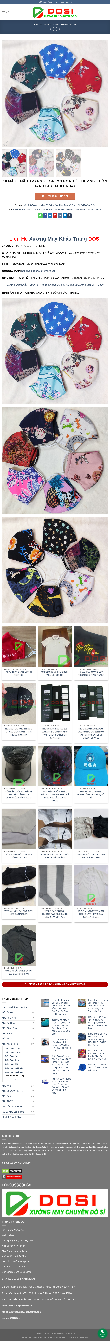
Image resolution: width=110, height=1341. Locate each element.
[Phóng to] (5, 143)
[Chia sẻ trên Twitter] (50, 215)
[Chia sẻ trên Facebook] (45, 215)
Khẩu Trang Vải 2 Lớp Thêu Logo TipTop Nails (91, 673)
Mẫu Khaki (7, 1039)
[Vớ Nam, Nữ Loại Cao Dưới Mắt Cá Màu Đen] (19, 885)
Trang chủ (37, 24)
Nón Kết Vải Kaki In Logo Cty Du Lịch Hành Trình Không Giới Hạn (18, 732)
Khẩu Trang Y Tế (12, 1080)
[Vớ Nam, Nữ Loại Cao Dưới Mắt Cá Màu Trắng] (55, 829)
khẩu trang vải (42, 209)
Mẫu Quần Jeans (10, 1096)
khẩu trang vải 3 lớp (57, 209)
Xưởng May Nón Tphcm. (14, 1246)
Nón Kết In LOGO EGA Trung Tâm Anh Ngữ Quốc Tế (91, 794)
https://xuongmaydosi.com (19, 1306)
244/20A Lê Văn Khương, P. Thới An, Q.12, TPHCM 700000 (46, 1293)
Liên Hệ (69, 2)
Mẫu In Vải (7, 1033)
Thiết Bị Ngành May (11, 1117)
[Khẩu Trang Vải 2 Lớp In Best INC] (19, 646)
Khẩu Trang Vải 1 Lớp (14, 1068)
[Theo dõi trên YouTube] (28, 1185)
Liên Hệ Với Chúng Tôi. (13, 1230)
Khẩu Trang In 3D (12, 1048)
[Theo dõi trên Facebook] (4, 1185)
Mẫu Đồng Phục (9, 1028)
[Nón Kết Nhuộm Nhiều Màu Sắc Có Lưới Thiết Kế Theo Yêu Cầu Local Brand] (55, 766)
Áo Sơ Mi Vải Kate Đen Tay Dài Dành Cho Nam (19, 972)
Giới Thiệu (60, 2)
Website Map (8, 1235)
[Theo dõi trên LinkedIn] (24, 1185)
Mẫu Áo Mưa (8, 1012)
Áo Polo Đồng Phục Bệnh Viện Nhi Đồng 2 (55, 673)
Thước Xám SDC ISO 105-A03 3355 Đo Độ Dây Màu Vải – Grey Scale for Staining (55, 733)
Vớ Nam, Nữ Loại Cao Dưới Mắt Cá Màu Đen (18, 912)
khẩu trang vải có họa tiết (76, 209)
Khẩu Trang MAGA (13, 1052)
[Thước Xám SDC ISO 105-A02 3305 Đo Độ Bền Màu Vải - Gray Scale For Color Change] (91, 703)
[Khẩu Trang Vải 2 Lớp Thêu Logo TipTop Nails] (91, 646)
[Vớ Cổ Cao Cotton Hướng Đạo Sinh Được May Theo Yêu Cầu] (55, 885)
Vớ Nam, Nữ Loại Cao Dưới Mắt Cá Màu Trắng (55, 856)
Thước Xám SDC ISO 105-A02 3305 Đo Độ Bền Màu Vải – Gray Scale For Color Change (91, 733)
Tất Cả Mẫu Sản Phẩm (86, 205)
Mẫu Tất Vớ (7, 1101)
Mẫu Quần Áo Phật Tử (12, 1091)
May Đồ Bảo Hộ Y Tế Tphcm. (16, 1261)
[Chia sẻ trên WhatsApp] (40, 215)
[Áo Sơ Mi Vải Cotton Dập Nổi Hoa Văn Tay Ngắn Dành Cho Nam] (91, 885)
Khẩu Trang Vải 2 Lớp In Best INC (19, 673)
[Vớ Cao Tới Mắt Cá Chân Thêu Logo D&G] (19, 829)
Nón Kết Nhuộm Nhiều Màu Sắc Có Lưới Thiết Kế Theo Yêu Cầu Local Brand (55, 796)
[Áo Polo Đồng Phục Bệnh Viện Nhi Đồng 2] (55, 646)
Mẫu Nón (6, 1086)
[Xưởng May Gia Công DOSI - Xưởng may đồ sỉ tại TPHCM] (55, 12)
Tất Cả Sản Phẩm (45, 2)
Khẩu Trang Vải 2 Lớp (14, 1072)
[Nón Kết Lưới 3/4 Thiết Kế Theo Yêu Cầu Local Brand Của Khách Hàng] (19, 766)
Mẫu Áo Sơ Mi (9, 1018)
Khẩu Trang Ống (12, 1060)
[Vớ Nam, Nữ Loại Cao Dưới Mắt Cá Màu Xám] (91, 829)
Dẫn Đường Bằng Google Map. (17, 1272)
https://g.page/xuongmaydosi (38, 270)
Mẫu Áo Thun (8, 1023)
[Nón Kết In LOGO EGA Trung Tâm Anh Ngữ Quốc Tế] (91, 766)
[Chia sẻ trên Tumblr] (69, 215)
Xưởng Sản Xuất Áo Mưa (14, 1256)
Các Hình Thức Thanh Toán (15, 1267)
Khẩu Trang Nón (12, 1056)
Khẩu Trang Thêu (12, 1064)
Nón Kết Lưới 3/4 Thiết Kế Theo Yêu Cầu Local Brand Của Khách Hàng (18, 794)
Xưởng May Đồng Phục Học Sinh (18, 1240)
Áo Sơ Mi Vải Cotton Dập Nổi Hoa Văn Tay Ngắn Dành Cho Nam (91, 914)
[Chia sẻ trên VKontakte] (60, 215)
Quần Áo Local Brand (12, 1106)
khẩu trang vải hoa (94, 209)
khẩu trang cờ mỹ (29, 209)
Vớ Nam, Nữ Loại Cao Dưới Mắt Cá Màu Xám (91, 856)
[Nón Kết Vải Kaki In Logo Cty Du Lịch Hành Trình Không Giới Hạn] (19, 703)
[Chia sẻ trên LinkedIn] (65, 215)
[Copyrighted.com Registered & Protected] (12, 1178)
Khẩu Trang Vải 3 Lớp (68, 24)
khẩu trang (17, 209)
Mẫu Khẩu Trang (51, 24)
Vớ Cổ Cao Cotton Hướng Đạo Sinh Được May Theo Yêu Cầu (55, 914)
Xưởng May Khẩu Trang (58, 239)
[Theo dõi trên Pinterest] (19, 1185)
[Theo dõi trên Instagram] (9, 1185)
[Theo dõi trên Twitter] (14, 1185)
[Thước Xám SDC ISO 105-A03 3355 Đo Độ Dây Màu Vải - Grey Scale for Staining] (55, 703)
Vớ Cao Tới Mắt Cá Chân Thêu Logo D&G (19, 856)
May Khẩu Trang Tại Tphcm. (15, 1251)
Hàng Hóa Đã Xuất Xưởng (48, 205)
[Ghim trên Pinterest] (55, 215)
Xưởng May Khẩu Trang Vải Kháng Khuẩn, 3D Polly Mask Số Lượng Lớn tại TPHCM (55, 284)
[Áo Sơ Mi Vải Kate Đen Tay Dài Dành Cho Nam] (19, 945)
